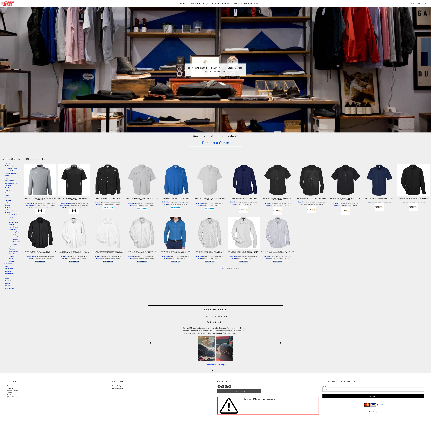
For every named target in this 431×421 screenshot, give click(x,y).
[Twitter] (222, 386)
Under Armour (9, 210)
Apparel (7, 212)
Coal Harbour (9, 188)
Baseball (8, 281)
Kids (10, 247)
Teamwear (12, 261)
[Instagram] (229, 386)
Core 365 (8, 190)
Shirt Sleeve (16, 242)
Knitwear (12, 256)
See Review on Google (216, 343)
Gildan (7, 195)
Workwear (15, 239)
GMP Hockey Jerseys (11, 166)
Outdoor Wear (13, 222)
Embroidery (98, 202)
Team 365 (8, 207)
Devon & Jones (9, 193)
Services (9, 386)
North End (8, 200)
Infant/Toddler (13, 227)
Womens (11, 224)
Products (10, 388)
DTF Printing (30, 206)
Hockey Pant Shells (11, 168)
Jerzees (7, 198)
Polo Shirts (12, 259)
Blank (30, 208)
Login (412, 3)
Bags (6, 266)
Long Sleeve (16, 232)
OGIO (6, 202)
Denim (14, 244)
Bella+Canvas (9, 181)
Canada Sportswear (11, 183)
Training (7, 283)
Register (419, 3)
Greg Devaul (215, 316)
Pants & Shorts (13, 251)
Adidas (7, 176)
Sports (11, 220)
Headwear (8, 264)
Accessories (9, 269)
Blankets (8, 271)
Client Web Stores (13, 397)
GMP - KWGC (9, 288)
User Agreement (117, 388)
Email (324, 386)
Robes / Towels (10, 273)
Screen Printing (30, 203)
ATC (6, 178)
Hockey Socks (9, 171)
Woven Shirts (13, 229)
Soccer (7, 278)
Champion (8, 185)
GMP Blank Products (11, 173)
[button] (425, 3)
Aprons (7, 286)
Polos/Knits (12, 254)
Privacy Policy (116, 386)
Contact (9, 393)
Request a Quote (215, 142)
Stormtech (8, 205)
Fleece (11, 217)
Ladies (14, 234)
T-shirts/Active (13, 215)
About (9, 395)
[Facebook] (219, 386)
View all (7, 163)
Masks (7, 276)
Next (222, 268)
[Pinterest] (226, 386)
